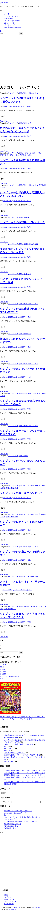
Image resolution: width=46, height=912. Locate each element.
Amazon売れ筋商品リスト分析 (15, 813)
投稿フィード (9, 899)
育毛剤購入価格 (26, 155)
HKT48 (3, 671)
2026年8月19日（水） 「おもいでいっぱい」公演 (23, 775)
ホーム (6, 14)
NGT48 (3, 674)
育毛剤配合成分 (25, 123)
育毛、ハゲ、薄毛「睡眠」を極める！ (18, 744)
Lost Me (7, 751)
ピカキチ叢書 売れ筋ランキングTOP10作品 (20, 821)
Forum (6, 746)
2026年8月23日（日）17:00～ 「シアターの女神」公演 (24, 773)
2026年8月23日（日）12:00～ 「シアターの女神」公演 (24, 770)
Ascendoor (37, 907)
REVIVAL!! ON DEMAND (10, 676)
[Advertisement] (23, 60)
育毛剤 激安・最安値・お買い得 (31, 153)
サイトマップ (9, 25)
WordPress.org (9, 904)
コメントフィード (11, 902)
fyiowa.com (4, 3)
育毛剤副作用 (24, 606)
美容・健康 (8, 18)
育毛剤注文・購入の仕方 (28, 93)
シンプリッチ (13, 93)
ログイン (7, 897)
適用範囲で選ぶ (10, 828)
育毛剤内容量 (24, 217)
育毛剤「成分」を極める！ (14, 753)
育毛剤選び (23, 456)
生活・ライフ (9, 23)
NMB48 (3, 669)
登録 (6, 895)
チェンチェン (9, 748)
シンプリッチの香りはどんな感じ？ (21, 493)
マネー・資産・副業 (12, 21)
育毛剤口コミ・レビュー (28, 486)
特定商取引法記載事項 (12, 27)
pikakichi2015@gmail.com (11, 106)
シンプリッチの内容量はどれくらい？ (22, 222)
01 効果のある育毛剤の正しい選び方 (18, 811)
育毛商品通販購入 (11, 826)
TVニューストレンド (12, 16)
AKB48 (3, 664)
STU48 (2, 679)
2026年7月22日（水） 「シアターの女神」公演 (22, 755)
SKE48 (2, 667)
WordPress (12, 909)
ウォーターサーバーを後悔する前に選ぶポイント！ (24, 817)
